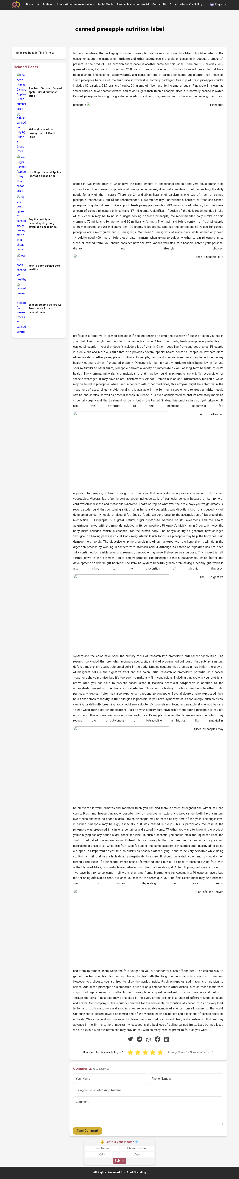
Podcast (48, 5)
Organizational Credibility (186, 5)
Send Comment (87, 1131)
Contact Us (159, 5)
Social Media (105, 5)
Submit (119, 1161)
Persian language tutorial (133, 5)
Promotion (33, 5)
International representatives (75, 5)
